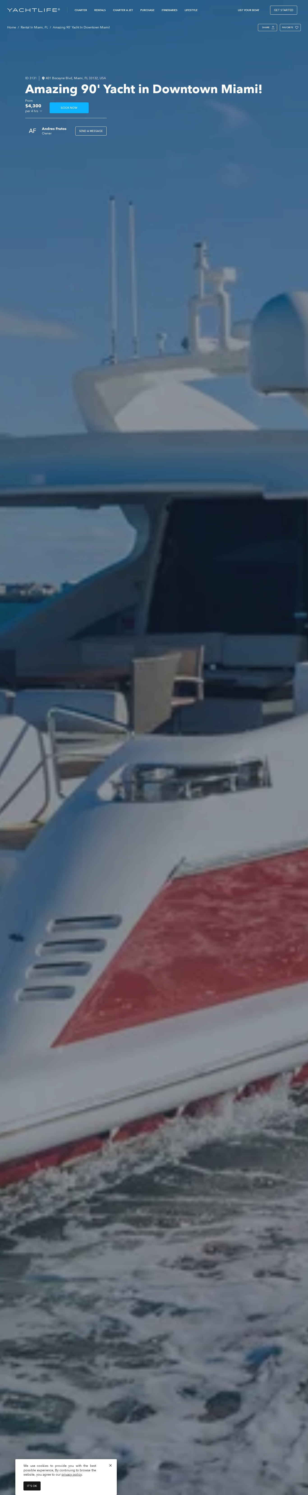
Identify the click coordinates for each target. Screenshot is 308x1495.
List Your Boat (248, 10)
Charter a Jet (123, 10)
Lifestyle (191, 10)
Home (11, 27)
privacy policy (72, 1474)
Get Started (283, 10)
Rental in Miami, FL (34, 27)
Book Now (69, 108)
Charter (81, 10)
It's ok (32, 1486)
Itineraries (169, 10)
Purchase (147, 10)
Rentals (100, 10)
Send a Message (91, 131)
